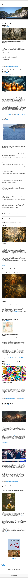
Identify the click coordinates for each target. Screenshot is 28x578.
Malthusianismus (21, 264)
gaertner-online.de (7, 4)
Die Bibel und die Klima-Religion (9, 268)
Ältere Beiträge (4, 535)
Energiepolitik (9, 66)
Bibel (20, 398)
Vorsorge (13, 441)
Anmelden (3, 564)
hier (10, 348)
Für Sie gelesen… (15, 18)
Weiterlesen (4, 64)
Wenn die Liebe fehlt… (7, 218)
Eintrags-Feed (3, 565)
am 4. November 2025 (16, 311)
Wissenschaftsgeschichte (5, 442)
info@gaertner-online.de (17, 571)
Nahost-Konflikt (19, 114)
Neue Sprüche (5, 118)
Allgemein (7, 66)
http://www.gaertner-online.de (11, 571)
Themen (3, 18)
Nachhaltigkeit (22, 398)
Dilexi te (23, 357)
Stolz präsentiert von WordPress (14, 575)
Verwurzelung (3, 265)
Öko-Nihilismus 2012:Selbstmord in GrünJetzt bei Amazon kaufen (14, 558)
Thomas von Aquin (6, 358)
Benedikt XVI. (20, 357)
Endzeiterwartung (22, 441)
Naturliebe (24, 264)
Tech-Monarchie (23, 114)
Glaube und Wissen (13, 66)
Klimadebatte (16, 66)
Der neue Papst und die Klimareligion (10, 319)
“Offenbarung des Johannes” (17, 435)
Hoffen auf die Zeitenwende (8, 446)
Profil (5, 18)
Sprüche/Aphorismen (10, 18)
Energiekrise (16, 114)
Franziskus (3, 358)
